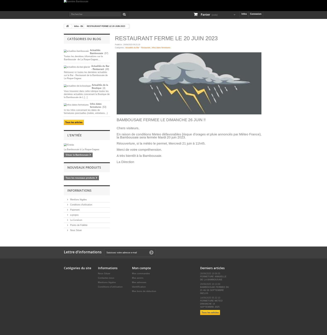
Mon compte (141, 268)
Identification (139, 287)
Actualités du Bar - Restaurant (137, 48)
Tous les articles (73, 122)
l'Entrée (74, 135)
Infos (244, 14)
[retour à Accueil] (67, 26)
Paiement (74, 210)
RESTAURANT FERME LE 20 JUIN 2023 (106, 26)
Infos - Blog (79, 26)
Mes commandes (141, 273)
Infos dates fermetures (161, 48)
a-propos (74, 215)
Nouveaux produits (84, 167)
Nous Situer (75, 230)
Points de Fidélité (78, 225)
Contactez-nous (106, 278)
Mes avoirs (137, 278)
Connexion (255, 14)
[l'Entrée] (87, 144)
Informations (79, 190)
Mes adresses (139, 282)
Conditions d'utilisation (80, 204)
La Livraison (75, 220)
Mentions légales (78, 199)
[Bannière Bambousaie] (163, 5)
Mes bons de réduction (144, 291)
